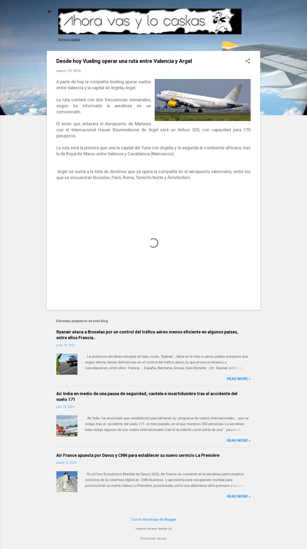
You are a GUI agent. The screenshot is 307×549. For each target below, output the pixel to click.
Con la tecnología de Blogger (153, 519)
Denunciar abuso (153, 538)
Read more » (239, 379)
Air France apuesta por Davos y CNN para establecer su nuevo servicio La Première (137, 455)
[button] (248, 61)
